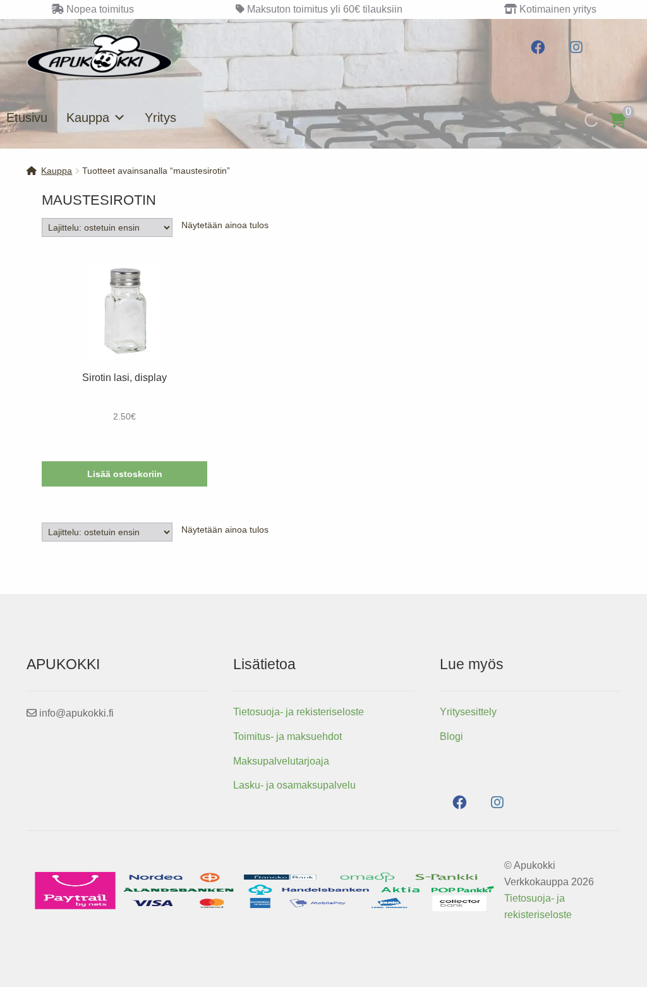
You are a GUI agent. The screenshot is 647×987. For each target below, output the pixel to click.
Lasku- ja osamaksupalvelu (294, 785)
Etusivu (26, 117)
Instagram (576, 48)
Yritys (160, 117)
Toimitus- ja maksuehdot (287, 736)
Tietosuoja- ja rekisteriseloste (298, 711)
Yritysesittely (468, 711)
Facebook (538, 48)
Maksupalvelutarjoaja (281, 761)
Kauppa (87, 117)
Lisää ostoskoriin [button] (124, 474)
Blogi (451, 736)
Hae (578, 120)
